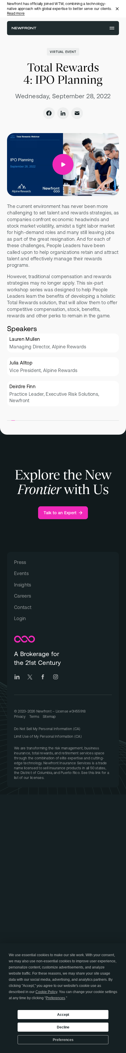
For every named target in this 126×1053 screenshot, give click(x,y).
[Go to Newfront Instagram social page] (56, 677)
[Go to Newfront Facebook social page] (43, 677)
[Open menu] (112, 28)
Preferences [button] (55, 998)
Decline (63, 1027)
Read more (16, 13)
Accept (63, 1015)
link (98, 773)
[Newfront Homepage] (24, 28)
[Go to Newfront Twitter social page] (30, 677)
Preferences (63, 1040)
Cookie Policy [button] (46, 992)
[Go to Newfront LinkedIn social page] (17, 677)
